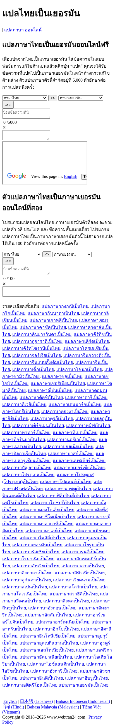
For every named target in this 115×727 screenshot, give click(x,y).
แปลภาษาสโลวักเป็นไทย (73, 586)
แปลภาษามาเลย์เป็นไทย (48, 530)
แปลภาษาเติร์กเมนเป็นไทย (38, 425)
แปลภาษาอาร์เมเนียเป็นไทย (62, 622)
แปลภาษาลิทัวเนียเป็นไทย (80, 572)
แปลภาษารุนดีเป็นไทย (82, 551)
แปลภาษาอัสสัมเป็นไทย (48, 615)
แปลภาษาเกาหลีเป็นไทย (53, 320)
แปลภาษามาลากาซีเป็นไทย (46, 523)
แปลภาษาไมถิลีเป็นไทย (42, 537)
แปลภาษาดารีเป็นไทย (86, 397)
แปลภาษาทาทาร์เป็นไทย (26, 432)
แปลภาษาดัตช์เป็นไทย (41, 397)
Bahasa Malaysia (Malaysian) (53, 707)
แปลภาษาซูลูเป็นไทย (62, 376)
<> (53, 98)
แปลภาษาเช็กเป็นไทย (33, 369)
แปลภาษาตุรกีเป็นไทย (51, 418)
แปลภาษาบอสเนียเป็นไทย (68, 446)
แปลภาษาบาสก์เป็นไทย (71, 453)
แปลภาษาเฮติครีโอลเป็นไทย (30, 685)
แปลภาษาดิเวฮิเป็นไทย (24, 404)
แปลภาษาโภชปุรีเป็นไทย (54, 502)
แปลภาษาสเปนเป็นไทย (24, 586)
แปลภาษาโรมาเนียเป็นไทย (28, 558)
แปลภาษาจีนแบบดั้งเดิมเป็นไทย (42, 362)
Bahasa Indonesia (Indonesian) (83, 701)
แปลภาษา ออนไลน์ (23, 29)
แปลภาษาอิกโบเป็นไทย (56, 629)
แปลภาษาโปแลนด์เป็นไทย (65, 481)
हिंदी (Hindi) (13, 707)
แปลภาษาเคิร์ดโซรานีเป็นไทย (31, 348)
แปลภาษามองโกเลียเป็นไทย (47, 509)
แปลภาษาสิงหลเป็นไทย (66, 600)
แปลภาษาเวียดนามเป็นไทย (79, 579)
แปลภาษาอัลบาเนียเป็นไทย (46, 657)
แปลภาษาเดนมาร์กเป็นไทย (75, 404)
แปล (7, 105)
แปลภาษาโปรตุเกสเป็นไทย (28, 474)
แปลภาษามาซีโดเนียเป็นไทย (47, 516)
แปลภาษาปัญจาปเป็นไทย (26, 467)
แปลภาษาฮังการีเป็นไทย (54, 671)
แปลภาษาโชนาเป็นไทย (79, 369)
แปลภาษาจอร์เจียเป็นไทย (36, 355)
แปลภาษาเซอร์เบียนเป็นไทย (58, 383)
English (10, 701)
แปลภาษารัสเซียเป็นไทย (35, 551)
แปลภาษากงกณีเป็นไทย (65, 306)
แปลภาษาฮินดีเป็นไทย (41, 678)
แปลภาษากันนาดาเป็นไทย (53, 313)
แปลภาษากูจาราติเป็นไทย (37, 341)
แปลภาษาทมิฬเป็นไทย (88, 425)
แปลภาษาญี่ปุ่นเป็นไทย (50, 390)
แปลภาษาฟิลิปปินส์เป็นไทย (63, 495)
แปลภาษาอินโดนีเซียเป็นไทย (47, 636)
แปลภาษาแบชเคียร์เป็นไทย (79, 460)
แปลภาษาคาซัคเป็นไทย (43, 327)
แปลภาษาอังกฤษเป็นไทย (52, 608)
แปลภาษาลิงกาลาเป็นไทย (27, 572)
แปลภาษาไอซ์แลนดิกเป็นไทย (55, 664)
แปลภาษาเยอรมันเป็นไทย (37, 544)
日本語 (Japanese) (36, 701)
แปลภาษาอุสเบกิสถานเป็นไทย (49, 643)
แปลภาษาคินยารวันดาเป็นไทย (41, 334)
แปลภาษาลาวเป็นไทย (82, 565)
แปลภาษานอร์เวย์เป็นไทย (72, 439)
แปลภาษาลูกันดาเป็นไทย (26, 579)
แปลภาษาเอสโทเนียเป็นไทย (47, 650)
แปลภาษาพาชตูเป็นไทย (68, 488)
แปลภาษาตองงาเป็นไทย (64, 411)
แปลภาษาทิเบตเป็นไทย (75, 432)
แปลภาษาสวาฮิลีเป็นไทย (74, 593)
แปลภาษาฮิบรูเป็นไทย (86, 678)
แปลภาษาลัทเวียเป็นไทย (35, 565)
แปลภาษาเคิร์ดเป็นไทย (87, 341)
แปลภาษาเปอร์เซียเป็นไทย (79, 467)
